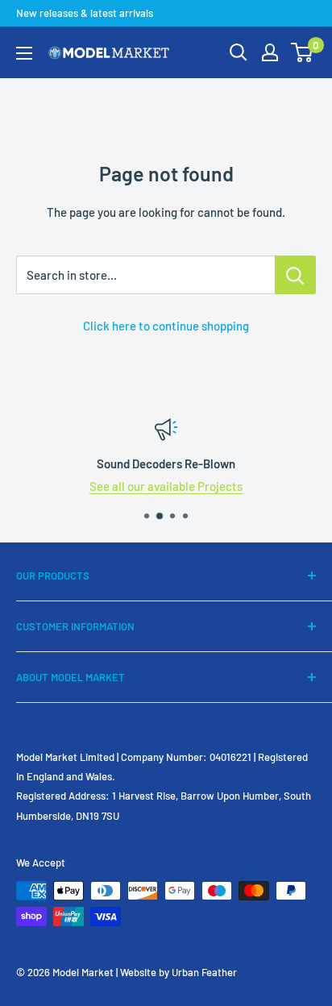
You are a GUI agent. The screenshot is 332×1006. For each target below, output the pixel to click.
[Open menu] (24, 53)
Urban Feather (204, 972)
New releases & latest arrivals (84, 12)
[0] (303, 52)
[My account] (270, 52)
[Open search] (238, 52)
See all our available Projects (166, 486)
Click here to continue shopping (166, 325)
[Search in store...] (295, 275)
